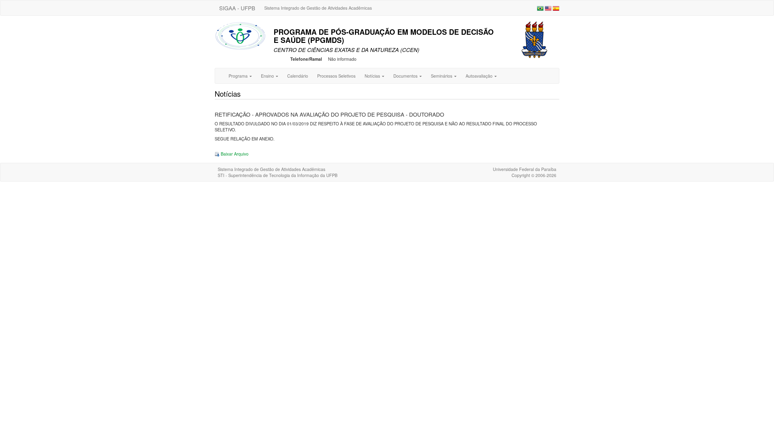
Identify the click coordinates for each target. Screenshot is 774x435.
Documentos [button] (406, 76)
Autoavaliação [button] (480, 76)
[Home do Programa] (240, 35)
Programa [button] (239, 76)
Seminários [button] (442, 76)
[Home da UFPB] (534, 39)
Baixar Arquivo (234, 154)
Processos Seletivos (336, 76)
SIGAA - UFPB (237, 8)
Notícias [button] (373, 76)
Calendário (297, 76)
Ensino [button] (268, 76)
